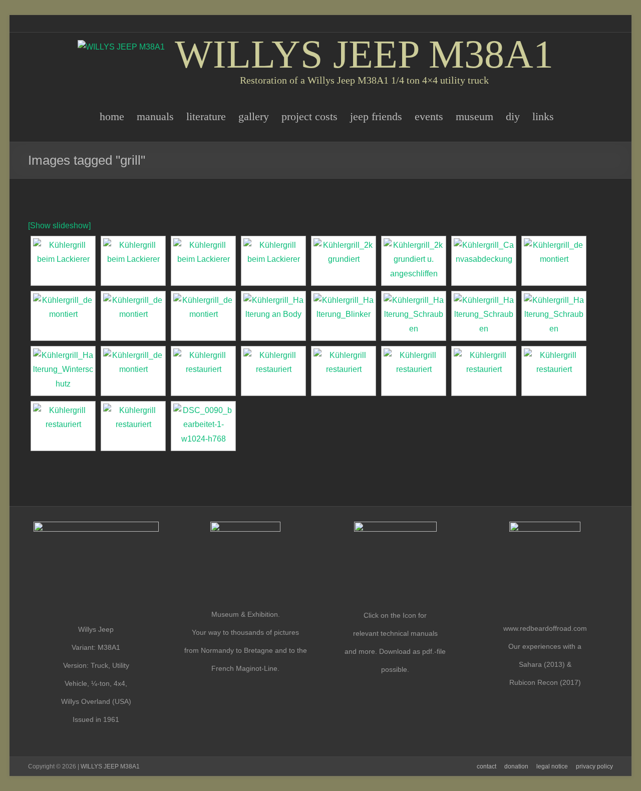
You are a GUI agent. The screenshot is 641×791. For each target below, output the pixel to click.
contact (486, 766)
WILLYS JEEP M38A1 (364, 54)
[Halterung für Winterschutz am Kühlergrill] (63, 370)
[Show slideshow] (59, 225)
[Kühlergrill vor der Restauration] (554, 260)
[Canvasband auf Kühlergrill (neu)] (273, 370)
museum (474, 116)
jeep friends (376, 116)
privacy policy (594, 766)
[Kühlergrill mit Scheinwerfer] (133, 370)
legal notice (552, 766)
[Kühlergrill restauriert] (554, 370)
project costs (309, 116)
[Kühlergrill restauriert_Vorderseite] (484, 370)
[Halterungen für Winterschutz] (343, 370)
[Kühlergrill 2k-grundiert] (63, 260)
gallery (253, 116)
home (112, 116)
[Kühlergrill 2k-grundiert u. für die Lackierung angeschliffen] (414, 260)
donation (516, 766)
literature (206, 116)
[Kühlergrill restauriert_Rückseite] (203, 370)
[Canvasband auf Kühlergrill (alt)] (484, 260)
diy (513, 116)
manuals (155, 116)
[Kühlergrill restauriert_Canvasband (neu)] (133, 426)
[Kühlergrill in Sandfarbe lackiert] (133, 260)
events (429, 116)
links (543, 116)
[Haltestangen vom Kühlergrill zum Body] (273, 315)
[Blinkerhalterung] (343, 315)
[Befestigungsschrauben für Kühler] (414, 315)
